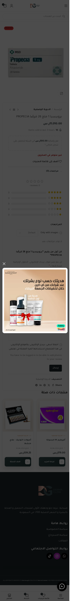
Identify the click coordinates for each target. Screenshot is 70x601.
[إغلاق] (4, 264)
